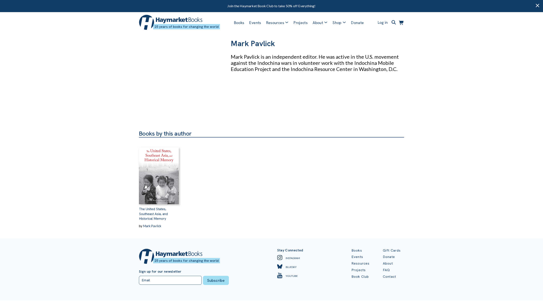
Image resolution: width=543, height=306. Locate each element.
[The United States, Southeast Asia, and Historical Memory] (159, 170)
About (388, 263)
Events (255, 22)
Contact (389, 276)
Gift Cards (392, 250)
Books (239, 22)
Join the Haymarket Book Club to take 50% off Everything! (271, 6)
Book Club (360, 276)
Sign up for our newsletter (160, 271)
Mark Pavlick (152, 226)
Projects (301, 22)
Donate (357, 22)
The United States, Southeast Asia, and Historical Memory (153, 214)
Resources (275, 22)
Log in (383, 22)
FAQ (386, 270)
